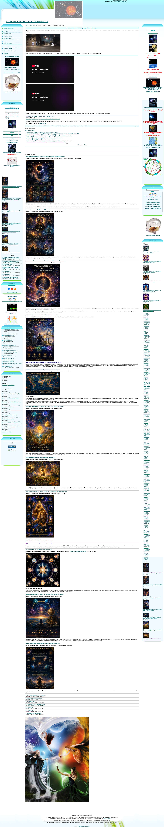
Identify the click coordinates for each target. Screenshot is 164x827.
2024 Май (146, 527)
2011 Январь (146, 326)
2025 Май (146, 540)
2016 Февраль (147, 403)
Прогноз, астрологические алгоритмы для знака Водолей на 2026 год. (152, 262)
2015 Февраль (147, 388)
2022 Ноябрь (146, 507)
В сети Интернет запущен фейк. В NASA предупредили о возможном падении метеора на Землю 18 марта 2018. (53, 133)
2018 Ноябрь (146, 446)
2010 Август (146, 319)
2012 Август (146, 350)
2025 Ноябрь (146, 548)
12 (11, 113)
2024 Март (146, 525)
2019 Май (146, 453)
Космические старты (7, 358)
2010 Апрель (146, 314)
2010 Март (146, 313)
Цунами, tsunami (7, 347)
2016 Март (146, 405)
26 (11, 116)
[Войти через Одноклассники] (15, 289)
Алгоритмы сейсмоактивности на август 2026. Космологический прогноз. (11, 232)
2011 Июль (146, 333)
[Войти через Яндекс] (12, 289)
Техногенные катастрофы (9, 352)
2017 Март (146, 420)
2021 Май (146, 484)
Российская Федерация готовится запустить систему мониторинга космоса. (44, 137)
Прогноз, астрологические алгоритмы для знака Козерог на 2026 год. (152, 272)
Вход (123, 1)
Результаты (4, 385)
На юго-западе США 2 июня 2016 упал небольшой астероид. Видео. (42, 132)
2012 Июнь (146, 347)
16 (6, 115)
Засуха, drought (6, 340)
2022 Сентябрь (147, 504)
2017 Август (146, 426)
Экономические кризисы (8, 345)
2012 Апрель (146, 345)
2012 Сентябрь (147, 351)
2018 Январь (146, 433)
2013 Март (146, 359)
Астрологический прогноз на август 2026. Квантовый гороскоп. (11, 252)
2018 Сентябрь (147, 443)
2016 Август (146, 411)
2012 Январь (146, 341)
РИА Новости (42, 123)
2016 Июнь (146, 409)
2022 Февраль (147, 495)
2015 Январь (146, 387)
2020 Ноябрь (146, 476)
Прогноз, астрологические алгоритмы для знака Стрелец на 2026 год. (152, 281)
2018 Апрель (146, 437)
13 (13, 113)
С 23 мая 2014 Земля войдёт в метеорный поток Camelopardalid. (42, 136)
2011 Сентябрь (147, 336)
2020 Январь (146, 463)
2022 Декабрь (147, 508)
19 (11, 115)
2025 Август (146, 544)
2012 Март (146, 344)
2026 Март (146, 553)
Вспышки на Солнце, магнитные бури (11, 363)
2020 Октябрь (147, 475)
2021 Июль (146, 486)
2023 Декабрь (147, 523)
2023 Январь (146, 509)
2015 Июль (146, 395)
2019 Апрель (146, 452)
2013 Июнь (146, 363)
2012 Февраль (147, 342)
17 (8, 115)
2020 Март (146, 466)
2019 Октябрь (147, 460)
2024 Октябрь (147, 532)
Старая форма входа (12, 292)
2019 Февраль (147, 449)
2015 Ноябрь (146, 400)
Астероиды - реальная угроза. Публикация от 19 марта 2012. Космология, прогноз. (46, 134)
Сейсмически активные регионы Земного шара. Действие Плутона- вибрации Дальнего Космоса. (11, 426)
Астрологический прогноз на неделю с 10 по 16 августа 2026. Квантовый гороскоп (12, 211)
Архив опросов (11, 385)
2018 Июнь (146, 439)
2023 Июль (146, 517)
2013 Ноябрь (146, 369)
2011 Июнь (146, 332)
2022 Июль (146, 502)
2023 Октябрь (147, 521)
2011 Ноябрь (146, 338)
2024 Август (146, 530)
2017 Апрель (146, 421)
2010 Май (146, 315)
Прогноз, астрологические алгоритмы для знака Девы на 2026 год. (152, 311)
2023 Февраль (147, 511)
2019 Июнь (146, 455)
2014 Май (146, 377)
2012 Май (146, 346)
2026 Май (146, 555)
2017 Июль (146, 425)
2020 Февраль (147, 465)
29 (17, 116)
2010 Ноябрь (146, 323)
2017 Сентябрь (147, 428)
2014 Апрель (146, 375)
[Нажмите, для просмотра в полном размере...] (43, 51)
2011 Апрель (146, 329)
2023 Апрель (146, 513)
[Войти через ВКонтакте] (9, 289)
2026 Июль (146, 558)
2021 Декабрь (147, 493)
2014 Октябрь (147, 383)
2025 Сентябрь (147, 545)
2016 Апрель (146, 406)
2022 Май (146, 499)
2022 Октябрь (147, 506)
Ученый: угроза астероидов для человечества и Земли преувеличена (43, 119)
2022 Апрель (146, 498)
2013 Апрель (146, 360)
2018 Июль (146, 440)
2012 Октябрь (147, 352)
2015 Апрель (146, 391)
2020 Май (146, 469)
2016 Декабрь (147, 416)
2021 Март (146, 481)
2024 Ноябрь (146, 534)
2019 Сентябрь (147, 458)
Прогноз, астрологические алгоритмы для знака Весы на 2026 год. (152, 301)
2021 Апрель (146, 483)
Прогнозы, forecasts (7, 360)
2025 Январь (146, 536)
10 (8, 113)
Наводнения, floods (7, 335)
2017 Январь (146, 418)
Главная (27, 25)
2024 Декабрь (147, 535)
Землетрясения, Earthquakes (9, 329)
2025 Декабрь (147, 549)
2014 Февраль (147, 373)
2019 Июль (146, 456)
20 (13, 115)
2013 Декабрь (147, 370)
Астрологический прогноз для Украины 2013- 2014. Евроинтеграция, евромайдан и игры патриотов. (11, 393)
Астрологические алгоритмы (9, 369)
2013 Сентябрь (147, 366)
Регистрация (118, 1)
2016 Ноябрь (146, 415)
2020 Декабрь (147, 477)
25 (10, 116)
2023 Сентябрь (147, 520)
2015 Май (146, 392)
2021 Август (146, 488)
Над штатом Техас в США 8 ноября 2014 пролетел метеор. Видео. (42, 139)
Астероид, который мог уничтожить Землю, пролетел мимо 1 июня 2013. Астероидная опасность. (50, 140)
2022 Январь (146, 494)
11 (10, 113)
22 (17, 115)
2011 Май (146, 331)
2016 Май (146, 407)
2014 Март (146, 374)
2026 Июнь (146, 557)
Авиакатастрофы (7, 355)
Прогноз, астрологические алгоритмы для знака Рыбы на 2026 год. (152, 252)
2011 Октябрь (147, 337)
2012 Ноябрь (146, 354)
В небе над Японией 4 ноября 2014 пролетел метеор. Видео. (41, 138)
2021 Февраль (147, 480)
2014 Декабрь (147, 386)
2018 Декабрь (147, 447)
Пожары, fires (6, 337)
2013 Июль (146, 364)
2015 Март (146, 389)
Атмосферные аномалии (8, 350)
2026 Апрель (146, 554)
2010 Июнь (146, 317)
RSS (126, 1)
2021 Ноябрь (146, 492)
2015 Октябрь (147, 398)
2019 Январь (146, 448)
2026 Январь (146, 550)
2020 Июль (146, 471)
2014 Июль (146, 379)
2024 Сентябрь (147, 531)
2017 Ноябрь (146, 430)
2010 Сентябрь (147, 321)
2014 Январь (146, 372)
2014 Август (146, 381)
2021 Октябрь (147, 490)
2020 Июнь (146, 470)
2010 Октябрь (147, 322)
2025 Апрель (146, 539)
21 (15, 115)
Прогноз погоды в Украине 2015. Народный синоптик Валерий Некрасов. (11, 402)
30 (6, 118)
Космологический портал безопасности (27, 21)
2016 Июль (146, 410)
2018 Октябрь (147, 444)
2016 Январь (146, 402)
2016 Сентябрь (147, 412)
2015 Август (146, 396)
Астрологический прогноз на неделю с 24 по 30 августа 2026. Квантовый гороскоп (12, 187)
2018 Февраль (147, 434)
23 (6, 116)
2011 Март (146, 328)
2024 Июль (146, 529)
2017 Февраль (147, 419)
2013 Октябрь (147, 368)
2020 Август (146, 472)
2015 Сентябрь (147, 397)
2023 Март (146, 512)
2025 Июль (146, 543)
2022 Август (146, 503)
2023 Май (146, 514)
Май (34, 25)
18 (10, 115)
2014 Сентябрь (147, 382)
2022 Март (146, 497)
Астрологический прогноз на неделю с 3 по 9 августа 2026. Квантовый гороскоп (11, 244)
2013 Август (146, 365)
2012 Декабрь (147, 355)
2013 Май (146, 361)
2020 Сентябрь (147, 474)
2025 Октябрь (147, 546)
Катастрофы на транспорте (9, 356)
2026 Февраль (147, 551)
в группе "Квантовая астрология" (78, 551)
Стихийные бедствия (7, 361)
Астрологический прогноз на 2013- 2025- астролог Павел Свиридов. (11, 406)
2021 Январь (146, 479)
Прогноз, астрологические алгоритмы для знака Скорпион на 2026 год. (152, 291)
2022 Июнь (146, 500)
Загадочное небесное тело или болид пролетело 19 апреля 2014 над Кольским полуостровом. (49, 135)
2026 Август (146, 559)
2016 (31, 25)
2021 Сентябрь (147, 489)
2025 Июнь (146, 541)
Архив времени (6, 366)
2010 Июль (146, 318)
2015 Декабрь (147, 401)
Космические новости (8, 364)
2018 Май (146, 438)
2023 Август (146, 518)
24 (8, 116)
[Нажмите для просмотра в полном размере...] (40, 202)
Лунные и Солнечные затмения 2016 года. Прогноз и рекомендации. (11, 418)
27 (13, 116)
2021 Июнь (146, 485)
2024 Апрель (146, 526)
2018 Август (146, 442)
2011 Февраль (147, 327)
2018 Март (146, 435)
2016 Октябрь (147, 414)
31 (8, 118)
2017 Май (146, 423)
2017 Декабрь (147, 432)
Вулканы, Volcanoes (7, 333)
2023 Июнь (146, 516)
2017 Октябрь (147, 429)
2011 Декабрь (147, 340)
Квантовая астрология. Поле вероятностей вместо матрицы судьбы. (11, 224)
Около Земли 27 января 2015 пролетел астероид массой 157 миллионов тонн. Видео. (47, 141)
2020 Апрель (146, 467)
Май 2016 (12, 107)
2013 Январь (146, 356)
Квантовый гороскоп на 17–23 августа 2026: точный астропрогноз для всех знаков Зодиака (11, 199)
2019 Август (146, 457)
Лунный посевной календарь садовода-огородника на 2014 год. (11, 431)
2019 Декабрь (147, 462)
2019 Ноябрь (146, 461)
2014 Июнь (146, 378)
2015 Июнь (146, 393)
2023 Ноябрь (146, 522)
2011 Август (146, 335)
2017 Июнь (146, 424)
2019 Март (146, 451)
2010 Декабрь (147, 324)
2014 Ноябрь (146, 384)
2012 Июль (146, 349)
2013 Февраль (147, 358)
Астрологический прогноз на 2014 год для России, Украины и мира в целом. (11, 414)
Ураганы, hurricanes (7, 342)
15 (17, 113)
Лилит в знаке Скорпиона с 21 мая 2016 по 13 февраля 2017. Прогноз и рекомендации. (11, 422)
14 (15, 113)
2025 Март (146, 537)
